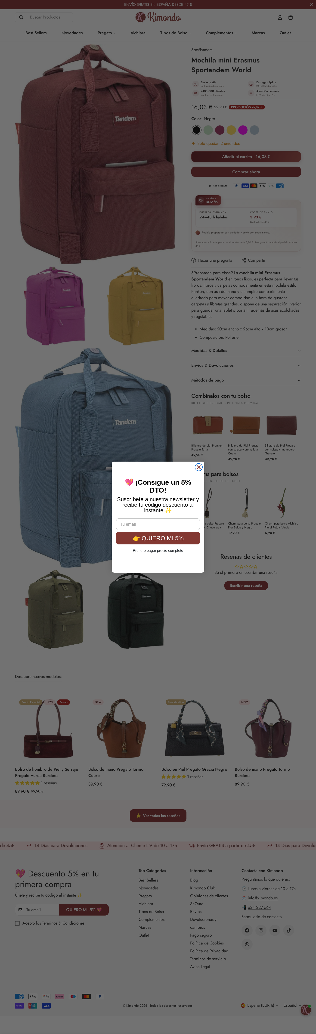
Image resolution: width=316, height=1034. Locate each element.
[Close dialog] (198, 467)
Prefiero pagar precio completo (158, 547)
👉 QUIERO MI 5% (158, 535)
